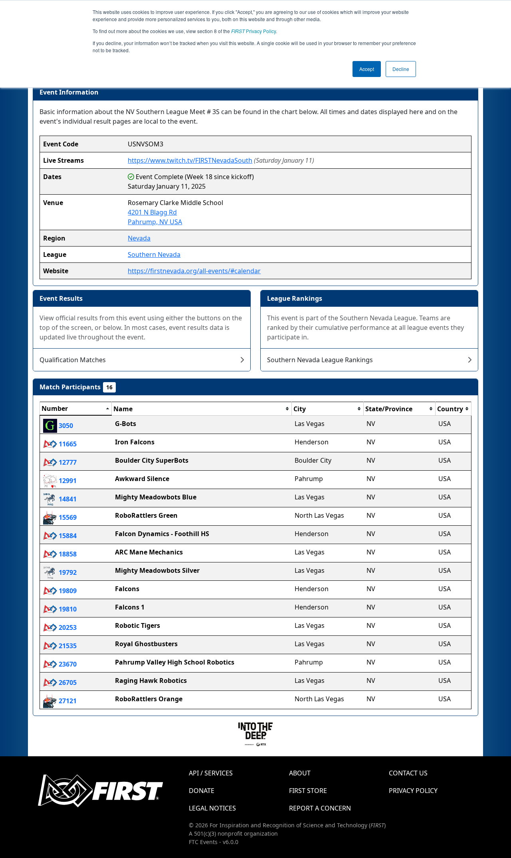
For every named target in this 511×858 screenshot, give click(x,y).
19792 (67, 572)
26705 (67, 682)
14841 (67, 499)
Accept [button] (366, 68)
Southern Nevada (154, 254)
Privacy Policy (253, 31)
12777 (67, 462)
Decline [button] (400, 68)
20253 (67, 627)
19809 (67, 590)
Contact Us (408, 773)
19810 (67, 609)
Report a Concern (320, 808)
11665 (67, 444)
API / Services (211, 773)
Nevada (139, 238)
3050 (65, 425)
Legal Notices (212, 808)
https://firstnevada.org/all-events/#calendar (194, 270)
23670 (67, 664)
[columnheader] (76, 409)
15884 (67, 535)
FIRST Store (308, 790)
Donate (201, 790)
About (300, 773)
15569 (67, 517)
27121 (67, 700)
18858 (67, 554)
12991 (67, 480)
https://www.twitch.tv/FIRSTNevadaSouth (190, 160)
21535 (67, 645)
